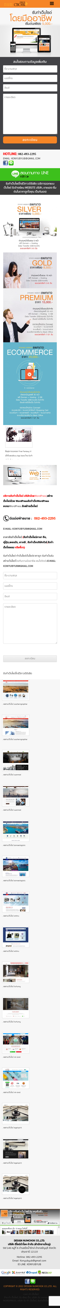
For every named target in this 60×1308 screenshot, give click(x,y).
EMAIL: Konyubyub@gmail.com (21, 158)
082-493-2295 (27, 154)
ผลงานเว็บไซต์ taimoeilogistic (14, 845)
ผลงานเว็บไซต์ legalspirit (12, 1127)
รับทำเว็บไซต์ (9, 556)
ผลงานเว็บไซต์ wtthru (11, 916)
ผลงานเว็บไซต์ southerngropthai (15, 704)
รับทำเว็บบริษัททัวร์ (37, 542)
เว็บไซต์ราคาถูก (33, 556)
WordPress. (15, 506)
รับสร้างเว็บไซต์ (30, 506)
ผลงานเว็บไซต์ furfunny (12, 986)
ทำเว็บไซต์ (21, 556)
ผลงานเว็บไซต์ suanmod (12, 774)
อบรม (6, 506)
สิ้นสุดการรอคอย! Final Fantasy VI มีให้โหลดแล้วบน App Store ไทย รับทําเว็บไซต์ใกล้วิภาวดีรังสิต (18, 455)
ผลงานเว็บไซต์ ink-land (11, 1057)
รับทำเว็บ (46, 556)
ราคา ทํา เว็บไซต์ (31, 1294)
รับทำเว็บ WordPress (38, 501)
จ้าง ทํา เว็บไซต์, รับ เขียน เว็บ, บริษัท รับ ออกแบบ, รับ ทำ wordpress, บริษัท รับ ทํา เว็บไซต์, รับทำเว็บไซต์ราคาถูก (30, 1299)
